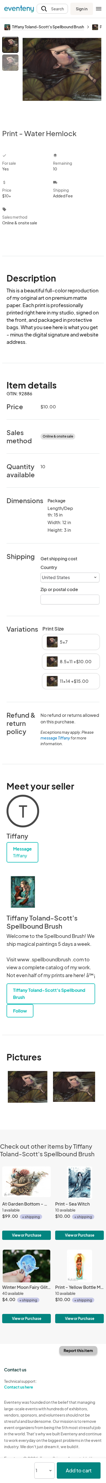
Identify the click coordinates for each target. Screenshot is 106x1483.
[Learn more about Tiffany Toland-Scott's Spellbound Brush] (23, 892)
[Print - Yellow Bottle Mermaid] (79, 1286)
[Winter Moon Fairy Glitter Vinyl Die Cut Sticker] (26, 1286)
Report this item (78, 1350)
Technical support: (20, 1384)
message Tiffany (55, 737)
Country (48, 567)
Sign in (82, 8)
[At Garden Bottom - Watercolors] (26, 1203)
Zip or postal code (59, 589)
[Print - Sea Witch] (79, 1203)
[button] (52, 9)
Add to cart (79, 1470)
